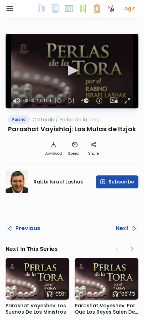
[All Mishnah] (55, 8)
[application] (72, 71)
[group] (16, 100)
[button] (129, 8)
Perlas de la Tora (79, 119)
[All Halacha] (69, 8)
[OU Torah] (41, 8)
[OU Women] (111, 8)
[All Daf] (97, 8)
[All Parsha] (83, 8)
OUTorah (43, 119)
